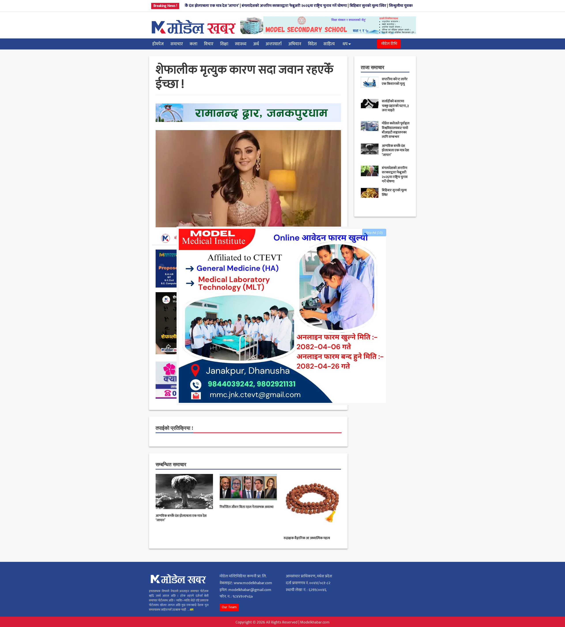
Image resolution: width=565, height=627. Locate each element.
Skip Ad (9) (375, 232)
